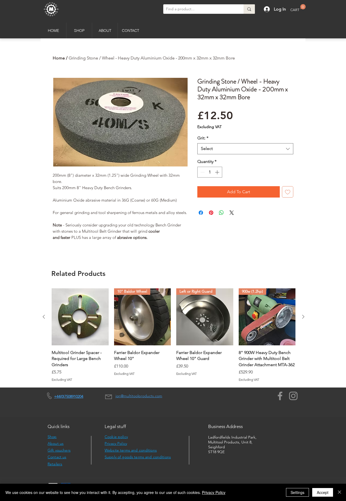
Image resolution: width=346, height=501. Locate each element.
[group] (174, 335)
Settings (297, 492)
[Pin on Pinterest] (211, 212)
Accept (322, 492)
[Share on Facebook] (201, 212)
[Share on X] (231, 212)
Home (59, 58)
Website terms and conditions (131, 450)
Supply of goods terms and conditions (138, 457)
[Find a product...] (249, 9)
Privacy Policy (116, 443)
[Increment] (217, 172)
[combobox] (245, 148)
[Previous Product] (44, 316)
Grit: (202, 138)
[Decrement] (202, 172)
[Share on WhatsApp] (221, 212)
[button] (298, 8)
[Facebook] (280, 396)
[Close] (339, 492)
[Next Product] (303, 316)
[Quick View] (80, 316)
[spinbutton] (210, 172)
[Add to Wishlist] (287, 192)
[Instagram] (293, 396)
